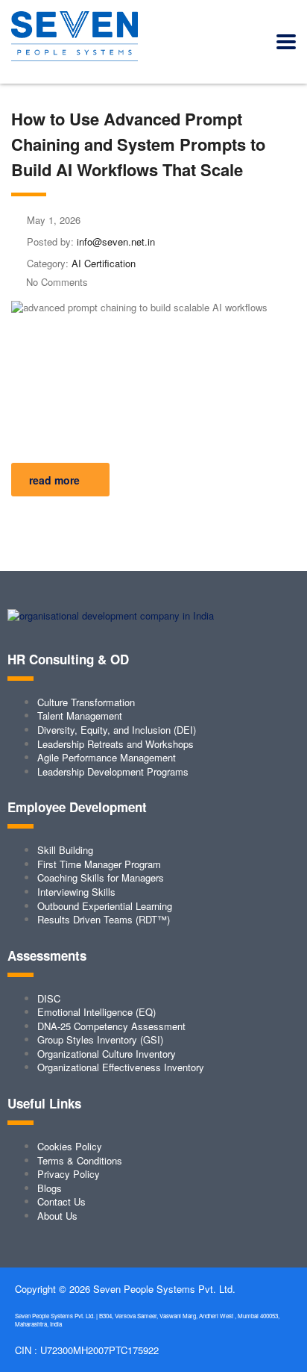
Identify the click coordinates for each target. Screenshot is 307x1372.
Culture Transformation (86, 702)
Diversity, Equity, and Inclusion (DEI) (116, 730)
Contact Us (61, 1201)
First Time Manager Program (99, 864)
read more (54, 480)
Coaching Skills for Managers (100, 877)
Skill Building (65, 850)
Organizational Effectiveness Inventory (120, 1067)
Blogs (49, 1188)
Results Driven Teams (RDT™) (103, 919)
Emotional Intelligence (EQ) (96, 1012)
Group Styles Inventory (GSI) (100, 1039)
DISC (48, 998)
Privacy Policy (68, 1174)
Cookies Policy (69, 1146)
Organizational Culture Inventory (106, 1054)
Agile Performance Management (106, 757)
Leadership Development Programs (113, 771)
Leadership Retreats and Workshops (115, 744)
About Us (57, 1216)
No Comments (57, 282)
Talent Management (79, 715)
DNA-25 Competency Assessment (111, 1026)
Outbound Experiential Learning (104, 906)
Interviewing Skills (76, 892)
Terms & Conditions (79, 1160)
